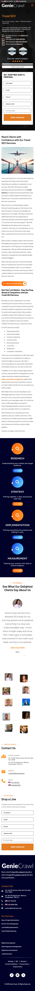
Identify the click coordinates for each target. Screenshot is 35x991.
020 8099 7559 (12, 904)
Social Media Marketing (8, 931)
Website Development (8, 943)
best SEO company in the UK (21, 872)
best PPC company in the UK (17, 875)
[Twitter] (23, 975)
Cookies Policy (17, 967)
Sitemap (10, 961)
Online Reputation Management (11, 946)
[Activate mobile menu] (32, 5)
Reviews (23, 961)
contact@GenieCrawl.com (16, 773)
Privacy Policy (24, 964)
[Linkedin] (17, 975)
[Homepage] (12, 8)
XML (17, 961)
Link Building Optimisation (9, 927)
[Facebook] (12, 975)
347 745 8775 (12, 901)
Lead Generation (6, 954)
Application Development (9, 950)
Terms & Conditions (11, 964)
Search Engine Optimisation (10, 920)
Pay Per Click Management (9, 924)
